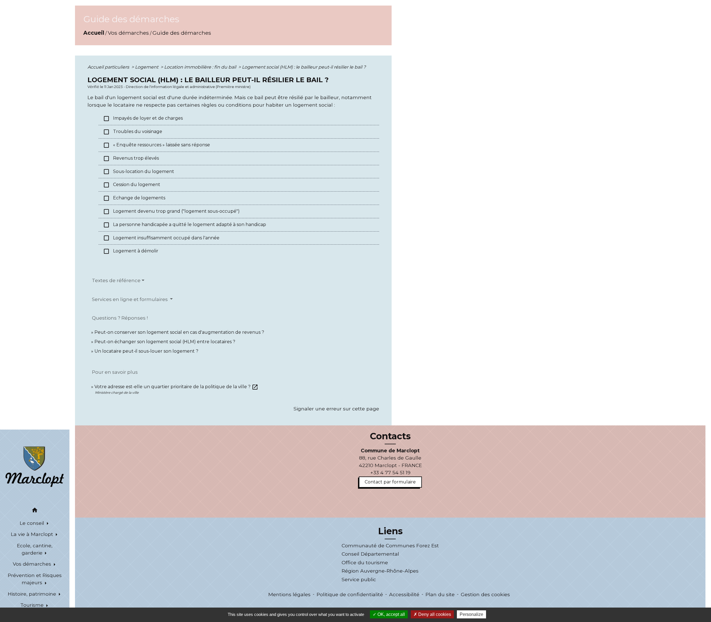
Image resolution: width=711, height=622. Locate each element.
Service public (359, 579)
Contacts (390, 436)
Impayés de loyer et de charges (143, 118)
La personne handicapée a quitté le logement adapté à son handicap (184, 225)
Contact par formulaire (390, 482)
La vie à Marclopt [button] (32, 534)
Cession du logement (131, 185)
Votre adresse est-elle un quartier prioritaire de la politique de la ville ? (176, 386)
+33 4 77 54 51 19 (390, 472)
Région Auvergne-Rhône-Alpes (380, 571)
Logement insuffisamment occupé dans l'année (161, 238)
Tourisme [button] (32, 605)
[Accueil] (34, 466)
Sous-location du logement (138, 171)
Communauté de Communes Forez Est (390, 545)
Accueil (93, 32)
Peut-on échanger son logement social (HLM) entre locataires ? (164, 341)
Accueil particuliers (108, 67)
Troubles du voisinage (132, 132)
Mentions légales (289, 594)
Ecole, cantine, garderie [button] (34, 549)
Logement (147, 67)
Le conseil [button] (33, 523)
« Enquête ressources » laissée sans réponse (156, 145)
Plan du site (440, 594)
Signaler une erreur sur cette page (336, 409)
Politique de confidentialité (350, 594)
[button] (34, 511)
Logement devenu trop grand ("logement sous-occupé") (171, 211)
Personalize (471, 614)
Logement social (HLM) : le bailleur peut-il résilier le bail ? (304, 67)
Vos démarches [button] (32, 564)
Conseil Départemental (370, 554)
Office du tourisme (365, 562)
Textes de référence (116, 280)
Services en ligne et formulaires (130, 299)
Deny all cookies (434, 614)
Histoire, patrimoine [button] (32, 594)
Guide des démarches (181, 32)
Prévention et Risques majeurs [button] (35, 578)
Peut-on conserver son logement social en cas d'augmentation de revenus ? (179, 332)
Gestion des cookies (485, 594)
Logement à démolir (130, 251)
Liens (390, 531)
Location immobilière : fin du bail (200, 67)
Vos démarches (128, 32)
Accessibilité (404, 594)
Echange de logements (134, 198)
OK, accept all (390, 614)
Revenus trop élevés (131, 158)
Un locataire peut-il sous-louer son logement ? (146, 351)
